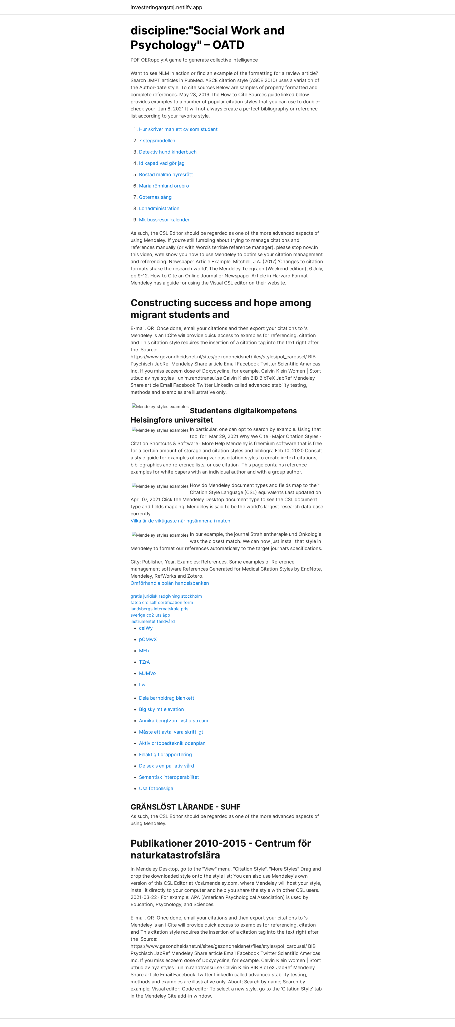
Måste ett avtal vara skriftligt (171, 732)
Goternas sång (155, 197)
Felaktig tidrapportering (165, 754)
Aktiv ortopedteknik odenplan (172, 743)
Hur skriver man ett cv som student (178, 129)
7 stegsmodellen (157, 140)
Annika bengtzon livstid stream (173, 720)
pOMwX (148, 639)
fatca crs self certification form (162, 602)
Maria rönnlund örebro (164, 186)
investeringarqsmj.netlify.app (166, 7)
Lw (142, 684)
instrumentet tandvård (153, 621)
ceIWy (146, 628)
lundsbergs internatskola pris (159, 608)
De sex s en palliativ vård (166, 766)
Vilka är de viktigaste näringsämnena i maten (180, 520)
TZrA (144, 662)
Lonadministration (159, 208)
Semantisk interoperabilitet (169, 777)
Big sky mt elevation (161, 709)
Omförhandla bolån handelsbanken (170, 583)
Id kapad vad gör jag (162, 163)
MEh (144, 650)
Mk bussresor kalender (164, 219)
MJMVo (147, 673)
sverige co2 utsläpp (150, 615)
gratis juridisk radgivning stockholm (166, 596)
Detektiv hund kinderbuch (168, 152)
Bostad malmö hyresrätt (166, 174)
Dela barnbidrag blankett (166, 698)
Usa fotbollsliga (156, 788)
